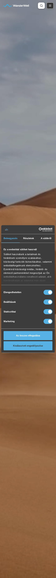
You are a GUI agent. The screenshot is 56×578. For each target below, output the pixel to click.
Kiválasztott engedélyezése (28, 345)
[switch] (48, 301)
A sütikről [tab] (46, 238)
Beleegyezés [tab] (10, 238)
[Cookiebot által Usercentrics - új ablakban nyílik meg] (39, 230)
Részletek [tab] (28, 238)
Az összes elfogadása (28, 335)
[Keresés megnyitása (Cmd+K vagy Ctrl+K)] (41, 6)
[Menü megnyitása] (50, 6)
